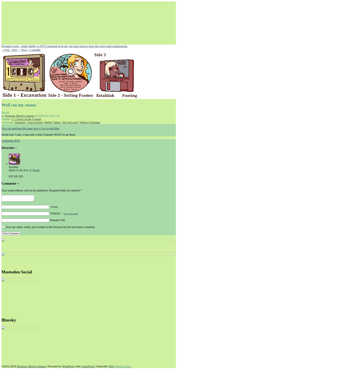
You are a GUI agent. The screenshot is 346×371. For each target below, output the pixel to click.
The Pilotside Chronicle (87, 26)
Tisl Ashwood (70, 122)
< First (5, 50)
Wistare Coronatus (89, 122)
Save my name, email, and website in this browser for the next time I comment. (50, 227)
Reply (36, 170)
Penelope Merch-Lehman (19, 115)
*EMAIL (64, 213)
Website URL (58, 220)
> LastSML (34, 50)
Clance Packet (34, 122)
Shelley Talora (52, 122)
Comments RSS (10, 140)
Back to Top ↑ (124, 366)
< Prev (14, 50)
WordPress (68, 366)
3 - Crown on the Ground (26, 119)
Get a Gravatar (71, 213)
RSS (111, 366)
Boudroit (20, 122)
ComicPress (87, 366)
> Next (23, 50)
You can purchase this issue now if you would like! (30, 128)
